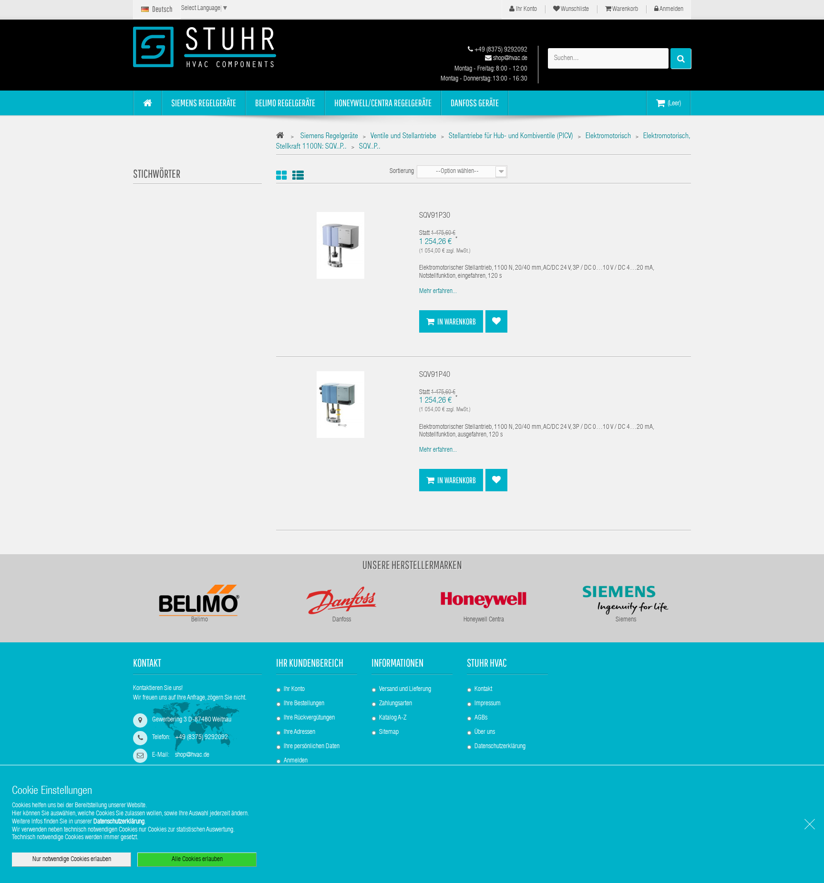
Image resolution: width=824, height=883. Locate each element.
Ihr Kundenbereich (309, 662)
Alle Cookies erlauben (197, 859)
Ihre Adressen (299, 732)
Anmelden (671, 9)
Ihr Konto (526, 9)
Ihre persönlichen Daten (312, 746)
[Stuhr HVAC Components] (221, 47)
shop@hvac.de (509, 58)
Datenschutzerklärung (499, 746)
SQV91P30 (434, 216)
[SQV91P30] (340, 246)
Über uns (484, 732)
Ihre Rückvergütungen (309, 718)
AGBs (480, 718)
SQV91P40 (434, 375)
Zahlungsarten (395, 703)
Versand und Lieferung (405, 689)
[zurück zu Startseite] (282, 137)
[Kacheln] (281, 175)
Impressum (487, 703)
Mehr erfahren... (438, 291)
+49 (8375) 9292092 (500, 50)
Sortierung (402, 171)
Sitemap (389, 732)
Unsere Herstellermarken (412, 564)
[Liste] (298, 175)
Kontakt (483, 689)
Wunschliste (574, 9)
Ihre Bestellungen (304, 703)
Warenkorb (624, 9)
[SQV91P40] (340, 404)
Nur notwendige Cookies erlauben (71, 859)
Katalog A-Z (392, 718)
